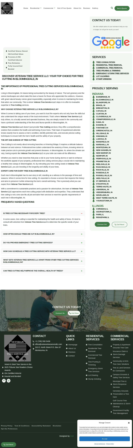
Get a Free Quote (64, 8)
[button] (129, 423)
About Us (77, 8)
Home (25, 8)
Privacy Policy (110, 444)
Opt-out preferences (99, 444)
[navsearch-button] (112, 8)
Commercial (48, 8)
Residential (34, 8)
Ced (71, 436)
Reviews (86, 8)
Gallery (95, 8)
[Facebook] (4, 381)
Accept (104, 439)
